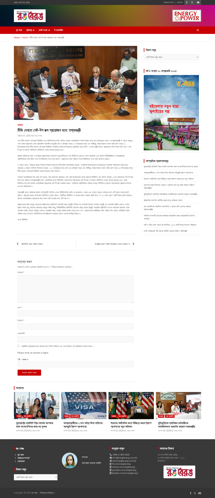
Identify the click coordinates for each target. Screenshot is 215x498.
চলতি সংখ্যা (43, 30)
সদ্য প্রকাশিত (28, 416)
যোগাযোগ (180, 2)
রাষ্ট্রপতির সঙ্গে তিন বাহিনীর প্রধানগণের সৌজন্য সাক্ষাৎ (163, 200)
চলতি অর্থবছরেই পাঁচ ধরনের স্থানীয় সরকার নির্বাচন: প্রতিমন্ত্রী (165, 231)
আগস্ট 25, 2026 (22, 430)
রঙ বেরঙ (34, 492)
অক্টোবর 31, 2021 (24, 136)
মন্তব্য (21, 272)
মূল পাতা (19, 30)
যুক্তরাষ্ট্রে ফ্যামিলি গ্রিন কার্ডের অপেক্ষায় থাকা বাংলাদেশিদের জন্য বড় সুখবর (171, 166)
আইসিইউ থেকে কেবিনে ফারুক (32, 244)
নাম (20, 307)
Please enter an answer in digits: (33, 352)
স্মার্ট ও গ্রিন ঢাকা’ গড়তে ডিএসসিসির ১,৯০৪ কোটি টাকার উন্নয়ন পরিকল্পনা (170, 225)
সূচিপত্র (29, 30)
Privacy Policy (46, 492)
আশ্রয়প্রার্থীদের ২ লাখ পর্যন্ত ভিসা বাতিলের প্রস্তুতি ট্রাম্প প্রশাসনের (168, 172)
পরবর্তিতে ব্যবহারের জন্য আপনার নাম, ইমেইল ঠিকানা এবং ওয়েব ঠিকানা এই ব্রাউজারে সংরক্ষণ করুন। (57, 346)
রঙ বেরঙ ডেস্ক (37, 136)
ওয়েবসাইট (21, 333)
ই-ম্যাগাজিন (58, 30)
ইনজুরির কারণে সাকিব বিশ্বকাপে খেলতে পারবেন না (112, 244)
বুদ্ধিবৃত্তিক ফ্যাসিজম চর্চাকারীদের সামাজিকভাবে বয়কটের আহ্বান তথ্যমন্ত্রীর (170, 194)
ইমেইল (21, 320)
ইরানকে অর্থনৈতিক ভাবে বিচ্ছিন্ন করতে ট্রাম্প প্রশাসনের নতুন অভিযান (169, 179)
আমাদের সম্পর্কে (168, 2)
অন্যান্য (20, 125)
